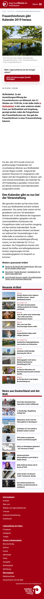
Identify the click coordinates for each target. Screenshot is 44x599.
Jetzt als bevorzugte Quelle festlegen (19, 78)
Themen (6, 511)
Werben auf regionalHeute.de (14, 508)
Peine (5, 558)
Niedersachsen (9, 576)
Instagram (7, 533)
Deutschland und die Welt (13, 580)
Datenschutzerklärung (11, 515)
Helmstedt (7, 555)
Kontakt (6, 501)
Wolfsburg (7, 569)
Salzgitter (6, 562)
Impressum (7, 519)
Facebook (7, 529)
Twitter (5, 537)
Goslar (5, 551)
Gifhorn (6, 547)
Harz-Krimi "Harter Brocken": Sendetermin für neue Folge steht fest (22, 273)
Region (4, 11)
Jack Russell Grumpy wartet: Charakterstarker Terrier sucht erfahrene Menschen (23, 278)
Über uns (6, 504)
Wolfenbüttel (11, 11)
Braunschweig (8, 544)
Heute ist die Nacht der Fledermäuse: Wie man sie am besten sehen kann (23, 267)
